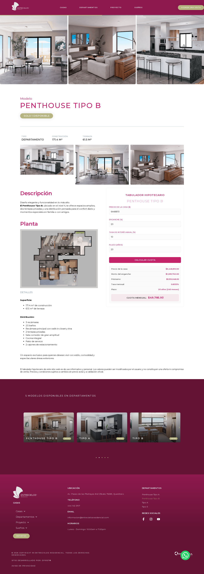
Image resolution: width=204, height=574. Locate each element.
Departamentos (89, 7)
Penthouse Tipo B (151, 498)
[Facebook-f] (143, 519)
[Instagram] (151, 519)
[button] (2, 49)
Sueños (138, 7)
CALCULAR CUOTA (145, 260)
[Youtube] (158, 519)
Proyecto (116, 7)
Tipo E (145, 506)
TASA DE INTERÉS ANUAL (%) (122, 232)
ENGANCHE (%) (116, 220)
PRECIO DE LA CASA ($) (120, 207)
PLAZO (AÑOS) (116, 245)
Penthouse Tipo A (150, 494)
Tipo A (145, 502)
